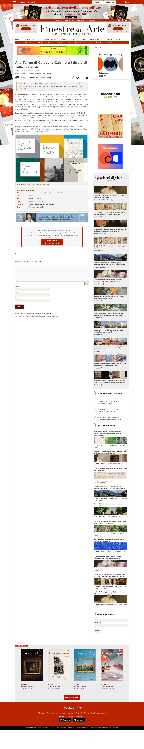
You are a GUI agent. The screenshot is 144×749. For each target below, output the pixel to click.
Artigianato (78, 43)
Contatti (80, 20)
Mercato (99, 43)
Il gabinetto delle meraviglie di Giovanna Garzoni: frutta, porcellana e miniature (108, 281)
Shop (118, 40)
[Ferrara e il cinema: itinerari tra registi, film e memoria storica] (110, 342)
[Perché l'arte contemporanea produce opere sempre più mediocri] (110, 511)
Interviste (59, 43)
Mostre (50, 43)
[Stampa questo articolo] (77, 78)
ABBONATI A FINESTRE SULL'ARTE (52, 242)
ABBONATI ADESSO (72, 698)
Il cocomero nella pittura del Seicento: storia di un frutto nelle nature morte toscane (110, 230)
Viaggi (73, 40)
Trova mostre (95, 40)
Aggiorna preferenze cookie (104, 727)
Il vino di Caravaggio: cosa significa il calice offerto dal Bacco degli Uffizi (109, 196)
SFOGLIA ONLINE (27, 687)
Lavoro (109, 40)
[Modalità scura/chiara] (87, 78)
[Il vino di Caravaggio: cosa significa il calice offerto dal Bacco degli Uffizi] (110, 190)
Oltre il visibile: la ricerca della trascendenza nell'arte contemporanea (109, 540)
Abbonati (110, 2)
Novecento (38, 73)
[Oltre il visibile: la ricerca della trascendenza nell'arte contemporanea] (110, 546)
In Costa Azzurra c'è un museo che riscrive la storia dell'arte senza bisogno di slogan (109, 213)
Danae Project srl (87, 727)
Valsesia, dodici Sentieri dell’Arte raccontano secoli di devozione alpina (109, 297)
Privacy (94, 727)
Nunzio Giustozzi (34, 204)
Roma (30, 196)
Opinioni (63, 40)
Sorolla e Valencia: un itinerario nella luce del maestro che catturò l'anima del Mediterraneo (109, 381)
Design (83, 40)
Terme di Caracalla (35, 198)
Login (97, 2)
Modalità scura (101, 713)
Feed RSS (79, 713)
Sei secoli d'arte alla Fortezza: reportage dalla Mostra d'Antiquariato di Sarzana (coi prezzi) (109, 575)
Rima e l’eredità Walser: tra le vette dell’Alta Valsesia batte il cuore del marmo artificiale (109, 314)
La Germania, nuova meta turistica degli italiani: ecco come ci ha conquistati (110, 522)
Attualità (40, 43)
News (17, 40)
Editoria (89, 43)
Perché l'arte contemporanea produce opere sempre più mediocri (109, 505)
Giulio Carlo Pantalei (47, 204)
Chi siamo (58, 20)
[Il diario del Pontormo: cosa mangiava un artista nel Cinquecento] (110, 476)
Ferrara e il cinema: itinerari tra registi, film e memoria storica (109, 348)
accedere (38, 313)
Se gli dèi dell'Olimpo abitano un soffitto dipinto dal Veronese (110, 247)
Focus (69, 43)
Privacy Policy (89, 713)
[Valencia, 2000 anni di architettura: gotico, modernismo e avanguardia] (110, 325)
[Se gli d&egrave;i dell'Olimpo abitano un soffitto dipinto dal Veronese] (110, 241)
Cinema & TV (110, 43)
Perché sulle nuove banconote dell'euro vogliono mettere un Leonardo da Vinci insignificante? (107, 433)
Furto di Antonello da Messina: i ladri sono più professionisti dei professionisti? (110, 452)
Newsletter (69, 20)
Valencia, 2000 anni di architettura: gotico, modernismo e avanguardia (108, 331)
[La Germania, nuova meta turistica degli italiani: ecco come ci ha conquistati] (110, 529)
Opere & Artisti (30, 40)
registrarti (47, 313)
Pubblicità (91, 20)
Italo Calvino (47, 73)
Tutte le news (29, 43)
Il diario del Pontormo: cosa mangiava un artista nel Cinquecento (110, 470)
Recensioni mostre (48, 40)
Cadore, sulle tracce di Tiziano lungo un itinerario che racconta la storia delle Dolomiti (109, 264)
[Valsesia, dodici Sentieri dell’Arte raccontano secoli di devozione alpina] (110, 291)
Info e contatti (60, 713)
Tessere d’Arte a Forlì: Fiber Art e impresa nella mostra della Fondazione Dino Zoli (110, 365)
